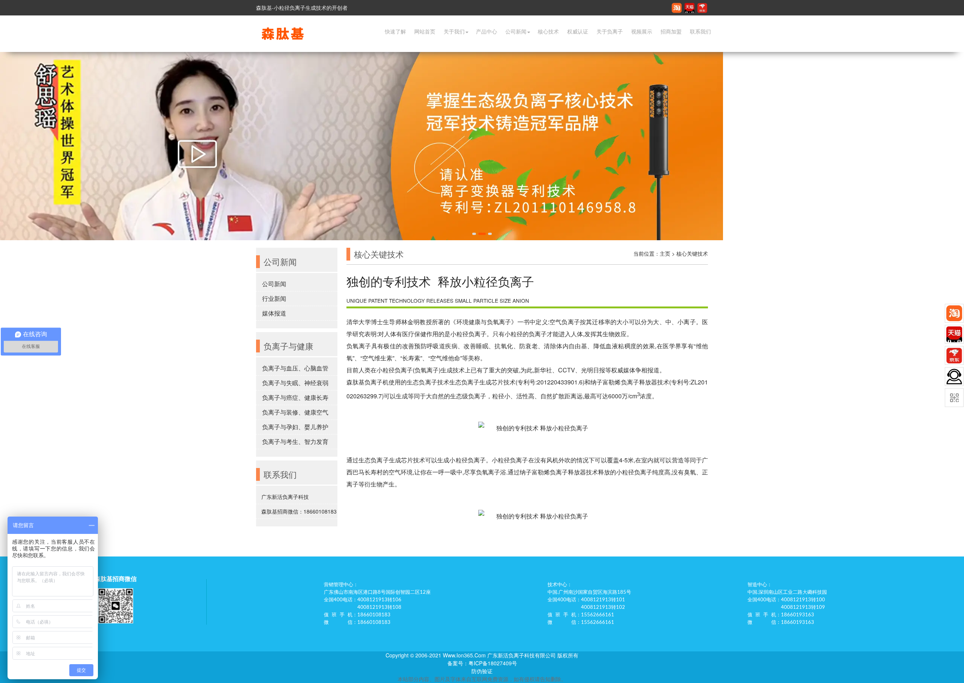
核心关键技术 (692, 253)
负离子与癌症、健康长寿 (295, 397)
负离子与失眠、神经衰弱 (295, 382)
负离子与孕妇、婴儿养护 (295, 426)
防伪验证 (482, 671)
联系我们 (700, 32)
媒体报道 (274, 313)
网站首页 (424, 32)
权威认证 (577, 32)
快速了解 (395, 32)
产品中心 (486, 32)
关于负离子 (609, 32)
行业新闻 (274, 298)
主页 (665, 253)
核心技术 (548, 32)
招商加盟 (671, 32)
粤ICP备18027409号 (492, 663)
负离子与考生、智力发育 (295, 441)
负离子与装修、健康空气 (295, 412)
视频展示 (641, 32)
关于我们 (454, 32)
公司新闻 (515, 32)
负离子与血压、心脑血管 (295, 368)
